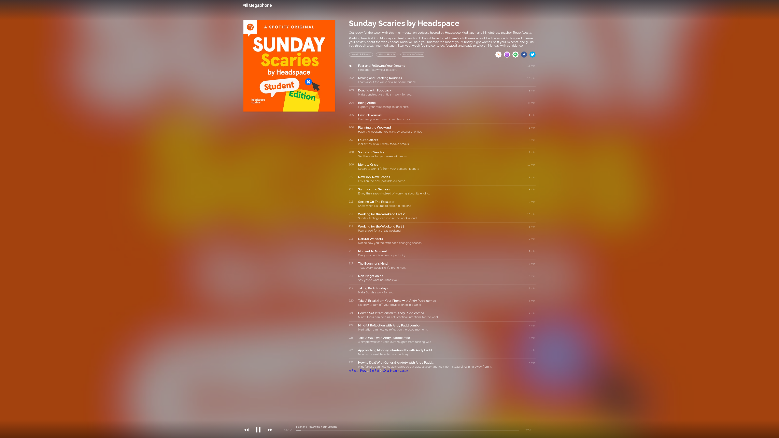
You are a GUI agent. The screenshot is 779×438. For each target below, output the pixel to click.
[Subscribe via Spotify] (516, 53)
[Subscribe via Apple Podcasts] (508, 53)
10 (384, 371)
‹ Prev (362, 371)
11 (387, 371)
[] (260, 421)
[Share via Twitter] (532, 53)
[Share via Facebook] (525, 53)
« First (353, 371)
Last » (404, 371)
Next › (394, 371)
